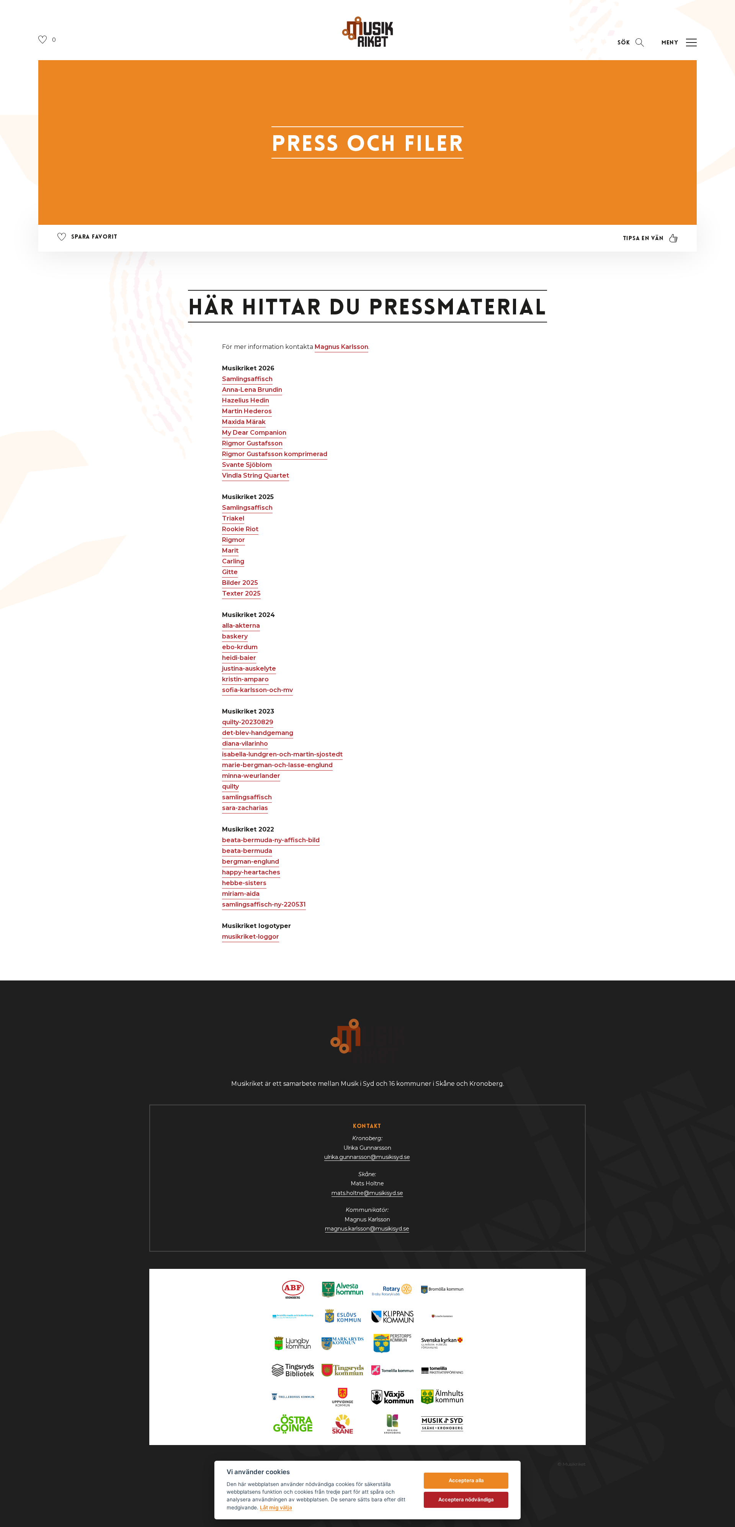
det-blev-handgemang (257, 732)
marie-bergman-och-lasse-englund (277, 765)
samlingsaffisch (247, 797)
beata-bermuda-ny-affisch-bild (271, 840)
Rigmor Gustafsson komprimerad (274, 454)
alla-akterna (241, 625)
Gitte (230, 572)
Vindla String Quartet (255, 475)
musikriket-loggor (250, 936)
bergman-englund (250, 861)
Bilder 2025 (240, 582)
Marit (230, 550)
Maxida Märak (244, 422)
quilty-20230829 (247, 722)
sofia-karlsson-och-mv (257, 690)
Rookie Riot (240, 529)
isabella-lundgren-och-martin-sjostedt (282, 754)
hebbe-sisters (244, 883)
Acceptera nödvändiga (466, 1499)
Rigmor (233, 539)
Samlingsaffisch (247, 379)
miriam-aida (241, 893)
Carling (233, 561)
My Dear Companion (254, 432)
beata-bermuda (247, 850)
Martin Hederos (247, 411)
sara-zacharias (245, 808)
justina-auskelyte (249, 668)
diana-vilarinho (245, 743)
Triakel (233, 518)
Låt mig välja (276, 1507)
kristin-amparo (245, 679)
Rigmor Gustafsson (252, 443)
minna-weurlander (251, 775)
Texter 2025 (241, 593)
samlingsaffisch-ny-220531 (264, 904)
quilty (230, 786)
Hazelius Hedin (245, 400)
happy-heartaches (251, 872)
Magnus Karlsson (341, 346)
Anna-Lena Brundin (252, 389)
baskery (235, 636)
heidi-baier (239, 657)
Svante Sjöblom (247, 464)
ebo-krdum (240, 647)
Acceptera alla (466, 1480)
